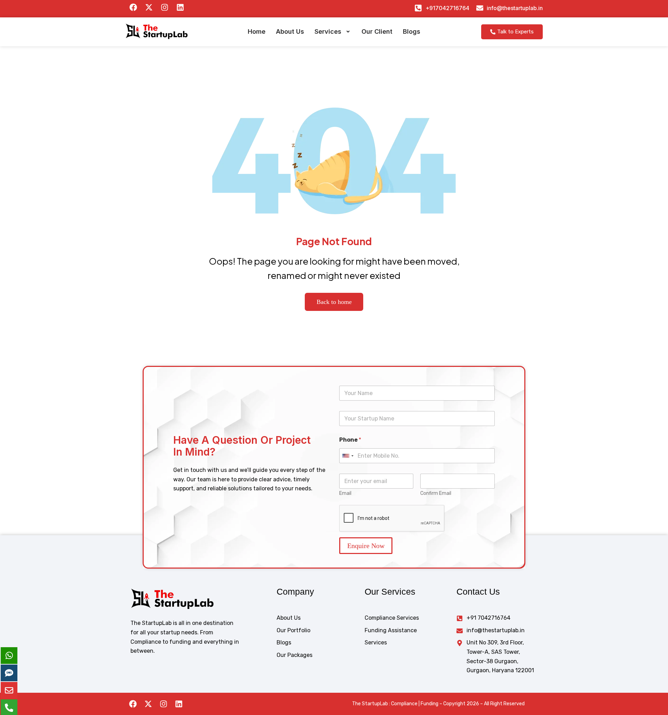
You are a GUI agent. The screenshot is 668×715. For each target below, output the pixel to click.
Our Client (376, 31)
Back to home (334, 301)
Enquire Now (365, 545)
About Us (290, 31)
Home (256, 31)
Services (328, 31)
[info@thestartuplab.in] (479, 8)
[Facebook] (133, 704)
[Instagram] (163, 704)
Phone (350, 439)
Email (345, 493)
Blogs (411, 31)
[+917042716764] (418, 8)
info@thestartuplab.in (515, 8)
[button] (332, 31)
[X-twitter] (148, 704)
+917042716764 (447, 8)
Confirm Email (435, 493)
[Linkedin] (178, 704)
